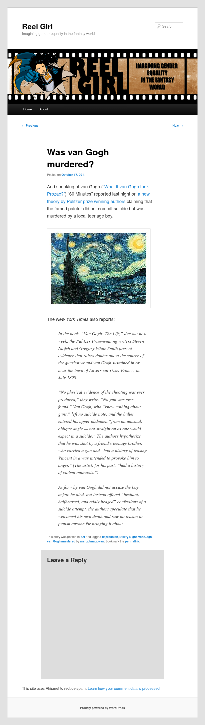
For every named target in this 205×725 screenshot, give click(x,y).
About (44, 109)
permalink (132, 541)
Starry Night (128, 536)
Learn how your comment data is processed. (124, 688)
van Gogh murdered (61, 541)
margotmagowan (92, 541)
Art (82, 536)
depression (110, 536)
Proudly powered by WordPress (102, 708)
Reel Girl (37, 26)
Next (177, 125)
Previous (30, 125)
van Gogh (145, 536)
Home (27, 109)
